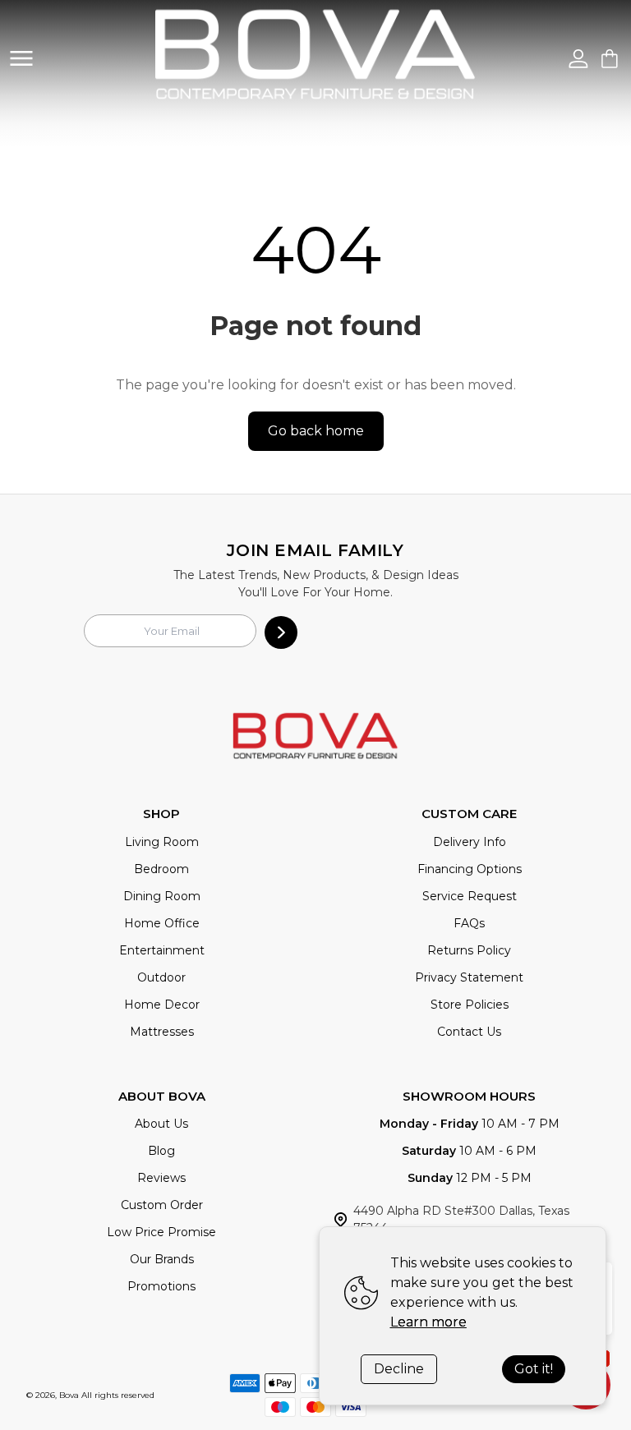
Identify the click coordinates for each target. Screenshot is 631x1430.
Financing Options (469, 869)
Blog (161, 1150)
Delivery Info (469, 842)
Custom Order (162, 1205)
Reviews (161, 1177)
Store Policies (470, 1004)
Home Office (162, 923)
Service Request (469, 896)
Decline (399, 1369)
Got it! (533, 1369)
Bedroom (161, 869)
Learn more (428, 1322)
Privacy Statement (469, 977)
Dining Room (161, 896)
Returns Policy (469, 950)
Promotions (161, 1286)
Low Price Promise (161, 1232)
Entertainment (162, 950)
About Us (161, 1123)
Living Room (162, 842)
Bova (69, 1395)
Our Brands (162, 1259)
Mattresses (162, 1031)
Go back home (316, 431)
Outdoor (161, 977)
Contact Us (469, 1031)
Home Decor (162, 1004)
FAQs (469, 923)
